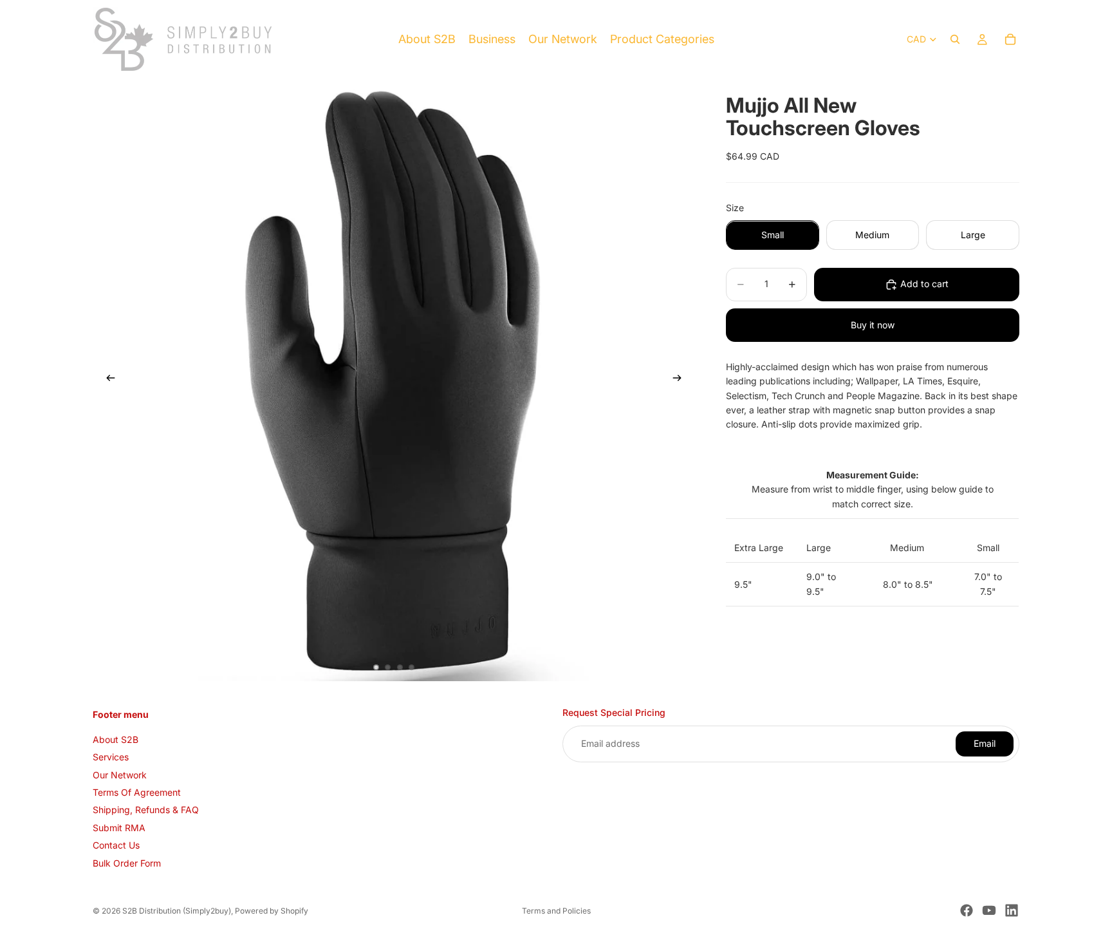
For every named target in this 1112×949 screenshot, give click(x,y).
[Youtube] (989, 910)
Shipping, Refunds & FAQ (146, 810)
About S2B (115, 739)
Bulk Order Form (127, 863)
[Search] (955, 39)
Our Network (120, 774)
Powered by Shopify (271, 911)
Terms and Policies (556, 911)
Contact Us (116, 845)
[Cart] (1010, 39)
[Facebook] (966, 910)
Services (111, 757)
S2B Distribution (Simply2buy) (176, 911)
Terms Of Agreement (137, 792)
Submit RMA (119, 827)
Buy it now (872, 324)
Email (985, 743)
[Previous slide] (107, 380)
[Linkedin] (1011, 910)
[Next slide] (681, 380)
